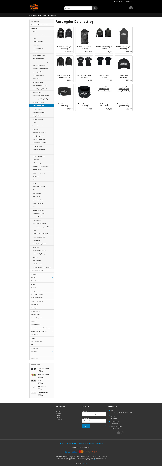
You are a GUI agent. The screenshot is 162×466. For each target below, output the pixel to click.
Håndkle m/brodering (37, 301)
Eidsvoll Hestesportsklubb (39, 35)
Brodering (34, 321)
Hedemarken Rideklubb (38, 102)
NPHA (34, 207)
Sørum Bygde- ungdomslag (39, 244)
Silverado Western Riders (39, 173)
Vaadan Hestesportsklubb (39, 126)
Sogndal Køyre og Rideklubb (40, 89)
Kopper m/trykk (35, 311)
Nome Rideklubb (37, 193)
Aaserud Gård (36, 129)
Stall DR (34, 230)
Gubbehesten (36, 247)
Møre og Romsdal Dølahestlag (40, 68)
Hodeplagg (34, 274)
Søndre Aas (35, 52)
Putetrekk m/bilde (36, 324)
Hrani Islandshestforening (39, 139)
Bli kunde (58, 413)
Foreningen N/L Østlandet (39, 132)
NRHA (34, 190)
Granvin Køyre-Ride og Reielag (40, 99)
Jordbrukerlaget (37, 260)
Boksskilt (33, 287)
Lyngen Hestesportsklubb (39, 65)
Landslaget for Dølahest (39, 55)
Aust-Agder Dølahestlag (38, 105)
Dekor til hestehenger (37, 294)
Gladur (34, 180)
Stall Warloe (36, 159)
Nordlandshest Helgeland (39, 112)
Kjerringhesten (36, 240)
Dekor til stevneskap (37, 298)
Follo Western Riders (38, 200)
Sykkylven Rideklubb (38, 119)
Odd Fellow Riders (37, 264)
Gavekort (58, 417)
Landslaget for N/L (37, 217)
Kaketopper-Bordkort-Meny (39, 331)
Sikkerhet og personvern (86, 443)
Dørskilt (33, 284)
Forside (31, 15)
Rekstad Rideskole (37, 92)
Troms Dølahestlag (37, 109)
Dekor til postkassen (37, 281)
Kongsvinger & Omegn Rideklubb (41, 95)
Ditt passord (85, 418)
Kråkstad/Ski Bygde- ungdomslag (41, 254)
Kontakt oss (59, 419)
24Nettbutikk (84, 463)
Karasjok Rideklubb (37, 169)
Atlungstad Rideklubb (38, 116)
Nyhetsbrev (99, 443)
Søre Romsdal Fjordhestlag (39, 250)
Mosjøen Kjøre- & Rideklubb (40, 143)
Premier (33, 338)
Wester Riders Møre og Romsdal (41, 227)
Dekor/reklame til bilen (37, 291)
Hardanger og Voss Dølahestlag (41, 166)
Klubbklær (34, 28)
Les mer (96, 460)
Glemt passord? (102, 426)
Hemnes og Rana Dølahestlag (40, 62)
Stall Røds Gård (36, 45)
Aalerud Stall (36, 79)
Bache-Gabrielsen (37, 220)
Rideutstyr (34, 351)
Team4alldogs (36, 196)
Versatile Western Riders (38, 210)
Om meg (58, 415)
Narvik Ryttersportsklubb (39, 213)
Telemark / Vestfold (37, 72)
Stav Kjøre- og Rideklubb (39, 237)
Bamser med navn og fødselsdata (40, 328)
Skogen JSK (35, 257)
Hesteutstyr (34, 348)
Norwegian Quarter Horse (39, 186)
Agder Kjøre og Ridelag (38, 136)
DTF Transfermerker (36, 341)
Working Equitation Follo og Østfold (42, 267)
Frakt (62, 443)
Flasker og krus (35, 314)
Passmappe (34, 304)
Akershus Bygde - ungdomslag (40, 233)
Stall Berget (35, 38)
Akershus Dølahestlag (38, 41)
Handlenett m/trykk (36, 318)
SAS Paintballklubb (37, 146)
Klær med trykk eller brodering (39, 25)
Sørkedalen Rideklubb (38, 82)
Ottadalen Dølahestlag (38, 58)
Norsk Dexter (36, 153)
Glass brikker (34, 335)
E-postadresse (86, 411)
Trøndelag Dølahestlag (38, 75)
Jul (32, 345)
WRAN (34, 183)
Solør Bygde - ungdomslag (39, 223)
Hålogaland (36, 176)
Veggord (33, 277)
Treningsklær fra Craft (37, 271)
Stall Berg (35, 122)
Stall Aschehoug (37, 163)
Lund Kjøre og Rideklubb (39, 149)
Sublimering (34, 358)
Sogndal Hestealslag (38, 48)
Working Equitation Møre (39, 156)
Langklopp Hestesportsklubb (40, 85)
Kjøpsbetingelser (71, 443)
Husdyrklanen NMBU (38, 203)
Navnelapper (34, 308)
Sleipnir (34, 31)
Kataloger (34, 355)
